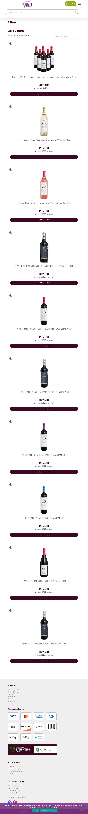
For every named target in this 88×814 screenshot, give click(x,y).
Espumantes (12, 694)
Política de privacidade (15, 771)
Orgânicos (11, 699)
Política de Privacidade (48, 811)
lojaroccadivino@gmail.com (17, 797)
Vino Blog (11, 773)
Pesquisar (78, 12)
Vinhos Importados (14, 690)
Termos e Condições (14, 769)
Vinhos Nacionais (13, 692)
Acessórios (11, 701)
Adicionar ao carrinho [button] (44, 94)
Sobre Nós (11, 766)
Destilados (11, 696)
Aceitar (35, 811)
